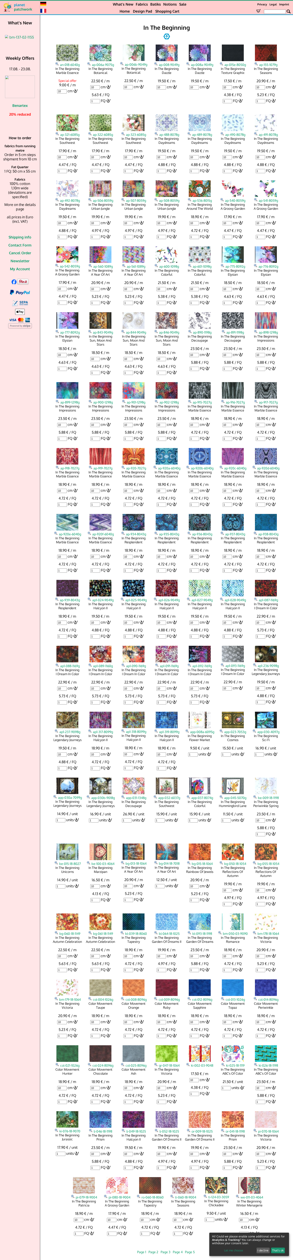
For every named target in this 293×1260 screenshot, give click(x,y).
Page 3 (165, 1252)
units (202, 754)
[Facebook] (14, 283)
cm (70, 91)
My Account (20, 269)
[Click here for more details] (20, 37)
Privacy (262, 4)
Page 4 (178, 1252)
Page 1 (141, 1252)
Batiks (155, 4)
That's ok (278, 1250)
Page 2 (153, 1252)
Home (125, 11)
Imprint (284, 4)
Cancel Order (20, 253)
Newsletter (20, 261)
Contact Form (19, 245)
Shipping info (20, 237)
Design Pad (142, 11)
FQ (103, 100)
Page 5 (190, 1252)
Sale (182, 4)
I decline (263, 1250)
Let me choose (233, 1250)
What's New (123, 4)
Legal (273, 4)
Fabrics (142, 4)
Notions (170, 4)
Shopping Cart (167, 11)
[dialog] (249, 1244)
